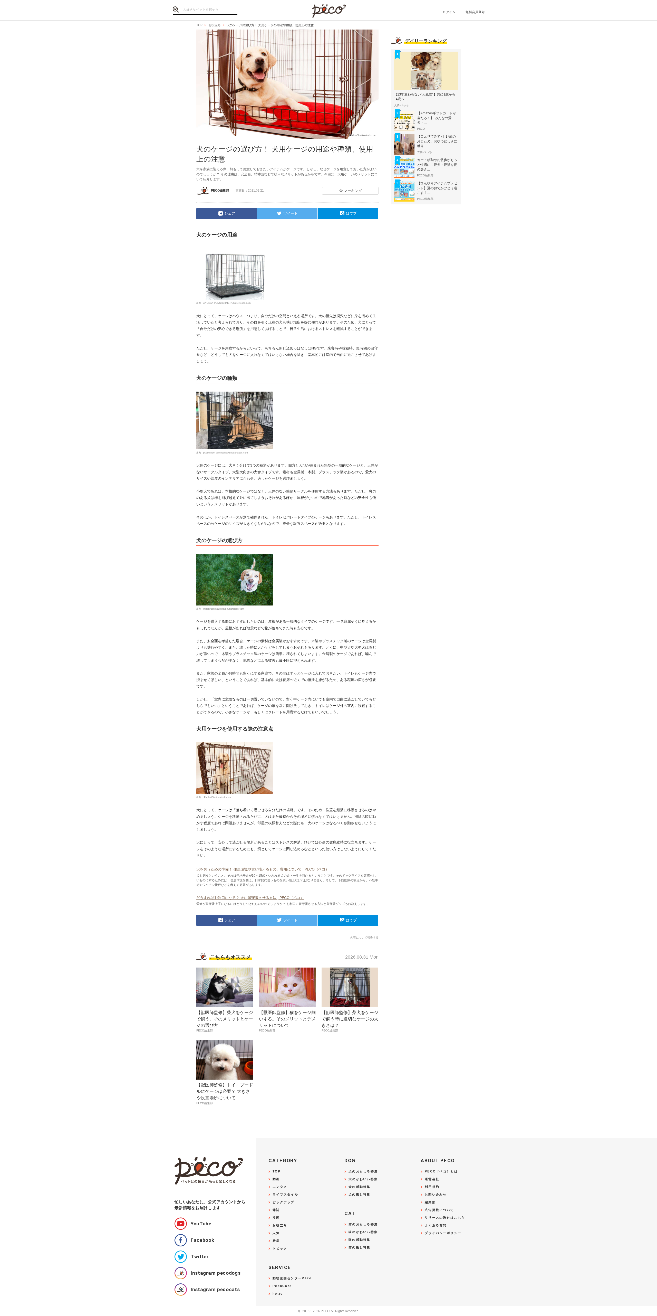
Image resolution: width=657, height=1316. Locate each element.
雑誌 (276, 1210)
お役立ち (280, 1225)
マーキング (353, 191)
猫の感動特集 (360, 1240)
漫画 (276, 1217)
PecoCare (282, 1286)
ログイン (449, 12)
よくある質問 (436, 1225)
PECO (328, 10)
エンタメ (280, 1187)
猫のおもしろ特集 (363, 1224)
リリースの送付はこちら (445, 1217)
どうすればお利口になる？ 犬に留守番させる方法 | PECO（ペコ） (250, 898)
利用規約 (432, 1187)
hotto (278, 1293)
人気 (276, 1233)
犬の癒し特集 (360, 1194)
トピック (280, 1248)
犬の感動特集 (360, 1187)
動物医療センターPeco (292, 1278)
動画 (276, 1179)
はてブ (351, 213)
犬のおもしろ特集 (363, 1171)
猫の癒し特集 (360, 1247)
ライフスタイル (285, 1194)
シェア (229, 213)
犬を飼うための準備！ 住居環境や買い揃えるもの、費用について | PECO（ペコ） (262, 869)
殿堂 (276, 1241)
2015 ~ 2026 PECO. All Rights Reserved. (328, 1311)
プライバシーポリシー (443, 1233)
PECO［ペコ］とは (441, 1171)
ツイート (290, 213)
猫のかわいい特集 (363, 1232)
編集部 (430, 1202)
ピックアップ (284, 1202)
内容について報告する (364, 937)
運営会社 (432, 1179)
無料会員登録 (475, 12)
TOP (277, 1171)
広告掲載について (439, 1210)
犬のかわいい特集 (363, 1179)
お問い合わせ (436, 1194)
